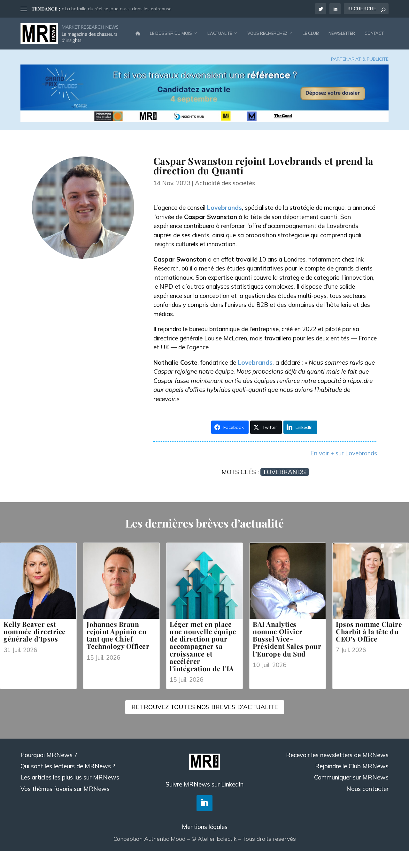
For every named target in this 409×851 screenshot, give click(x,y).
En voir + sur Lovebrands (343, 453)
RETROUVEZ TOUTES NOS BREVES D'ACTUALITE (204, 707)
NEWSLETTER (341, 33)
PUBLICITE (378, 59)
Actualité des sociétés (225, 183)
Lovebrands (224, 207)
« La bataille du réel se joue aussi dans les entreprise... (118, 8)
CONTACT (374, 33)
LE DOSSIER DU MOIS (171, 33)
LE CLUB (311, 33)
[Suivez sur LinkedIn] (204, 803)
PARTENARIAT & (349, 59)
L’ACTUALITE (219, 33)
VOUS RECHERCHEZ (267, 33)
